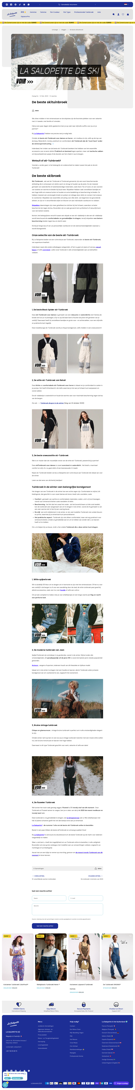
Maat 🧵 (7, 1078)
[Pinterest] (15, 4)
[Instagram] (7, 4)
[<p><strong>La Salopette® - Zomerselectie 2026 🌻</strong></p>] (67, 4)
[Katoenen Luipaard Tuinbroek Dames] (84, 957)
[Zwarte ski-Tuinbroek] (67, 283)
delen (37, 110)
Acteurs (35, 665)
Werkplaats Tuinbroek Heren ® (48, 985)
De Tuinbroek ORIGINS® (112, 985)
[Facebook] (11, 4)
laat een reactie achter (45, 926)
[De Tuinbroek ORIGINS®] (117, 957)
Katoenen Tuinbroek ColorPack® (16, 985)
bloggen (63, 30)
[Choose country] (126, 4)
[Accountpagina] (118, 14)
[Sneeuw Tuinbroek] (67, 429)
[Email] (24, 4)
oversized (46, 250)
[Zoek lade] (113, 14)
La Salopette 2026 (36, 1083)
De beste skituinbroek (76, 30)
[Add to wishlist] (31, 936)
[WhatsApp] (28, 4)
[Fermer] (31, 1040)
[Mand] (128, 14)
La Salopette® (37, 825)
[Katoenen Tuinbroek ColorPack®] (18, 957)
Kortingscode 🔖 (17, 1078)
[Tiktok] (20, 4)
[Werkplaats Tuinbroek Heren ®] (51, 957)
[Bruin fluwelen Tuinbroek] (67, 698)
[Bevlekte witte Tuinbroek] (67, 553)
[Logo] (12, 14)
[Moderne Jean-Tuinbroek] (67, 623)
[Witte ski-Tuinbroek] (67, 353)
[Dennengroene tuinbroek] (67, 776)
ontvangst (55, 30)
